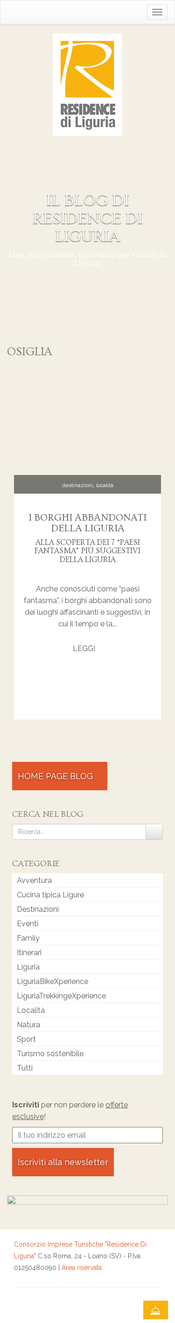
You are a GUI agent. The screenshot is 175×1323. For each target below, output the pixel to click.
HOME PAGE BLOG (56, 776)
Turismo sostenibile (50, 1053)
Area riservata (82, 1267)
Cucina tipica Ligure (50, 894)
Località (104, 485)
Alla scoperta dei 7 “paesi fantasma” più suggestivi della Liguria (87, 551)
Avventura (34, 880)
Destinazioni (77, 485)
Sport (26, 1039)
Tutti (25, 1068)
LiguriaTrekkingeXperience (61, 995)
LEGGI (85, 648)
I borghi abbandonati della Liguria (87, 523)
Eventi (27, 923)
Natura (28, 1024)
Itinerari (29, 952)
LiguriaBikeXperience (52, 981)
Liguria (28, 967)
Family (28, 938)
